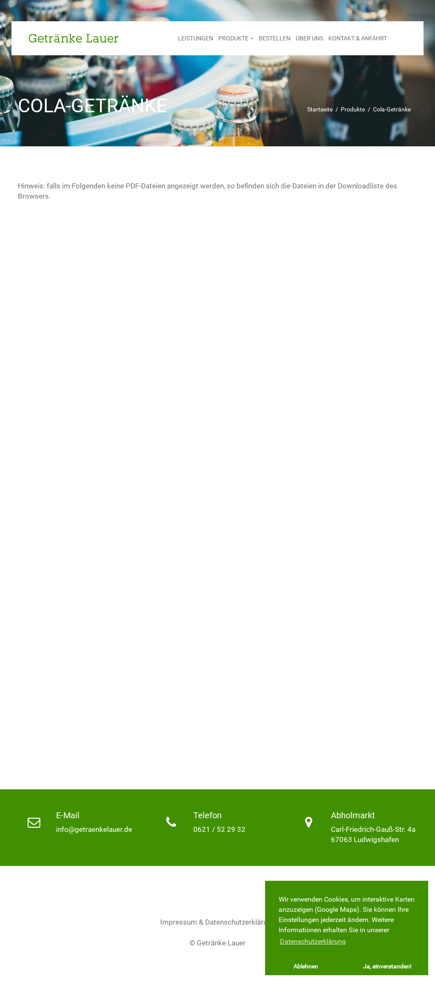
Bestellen (275, 38)
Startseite (320, 109)
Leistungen (195, 38)
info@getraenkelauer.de (94, 829)
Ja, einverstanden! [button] (387, 966)
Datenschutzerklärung (240, 922)
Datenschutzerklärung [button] (313, 941)
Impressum (178, 922)
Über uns (309, 38)
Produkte (234, 38)
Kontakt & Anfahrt (357, 38)
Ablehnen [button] (306, 966)
